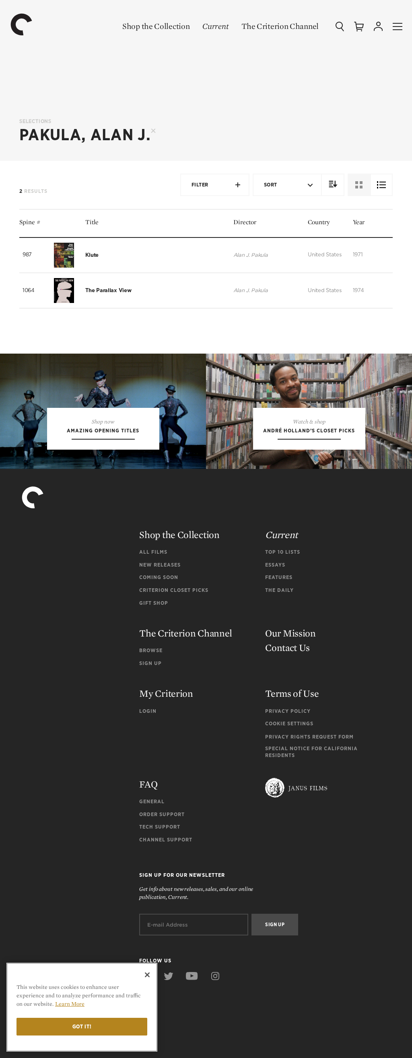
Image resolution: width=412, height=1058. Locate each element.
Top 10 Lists (282, 552)
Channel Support (165, 840)
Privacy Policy (288, 711)
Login (148, 711)
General (152, 801)
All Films (153, 552)
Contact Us (287, 647)
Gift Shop (153, 603)
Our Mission (290, 633)
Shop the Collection (156, 26)
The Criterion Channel (280, 26)
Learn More (69, 1003)
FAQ (148, 784)
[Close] (147, 975)
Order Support (162, 814)
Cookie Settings (289, 723)
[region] (81, 1007)
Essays (275, 565)
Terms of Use (292, 693)
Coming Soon (158, 577)
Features (279, 577)
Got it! (82, 1026)
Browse (151, 650)
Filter (200, 185)
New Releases (160, 565)
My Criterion (166, 693)
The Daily (279, 590)
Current (215, 26)
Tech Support (159, 827)
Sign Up (150, 663)
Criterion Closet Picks (173, 590)
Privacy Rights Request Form (309, 737)
